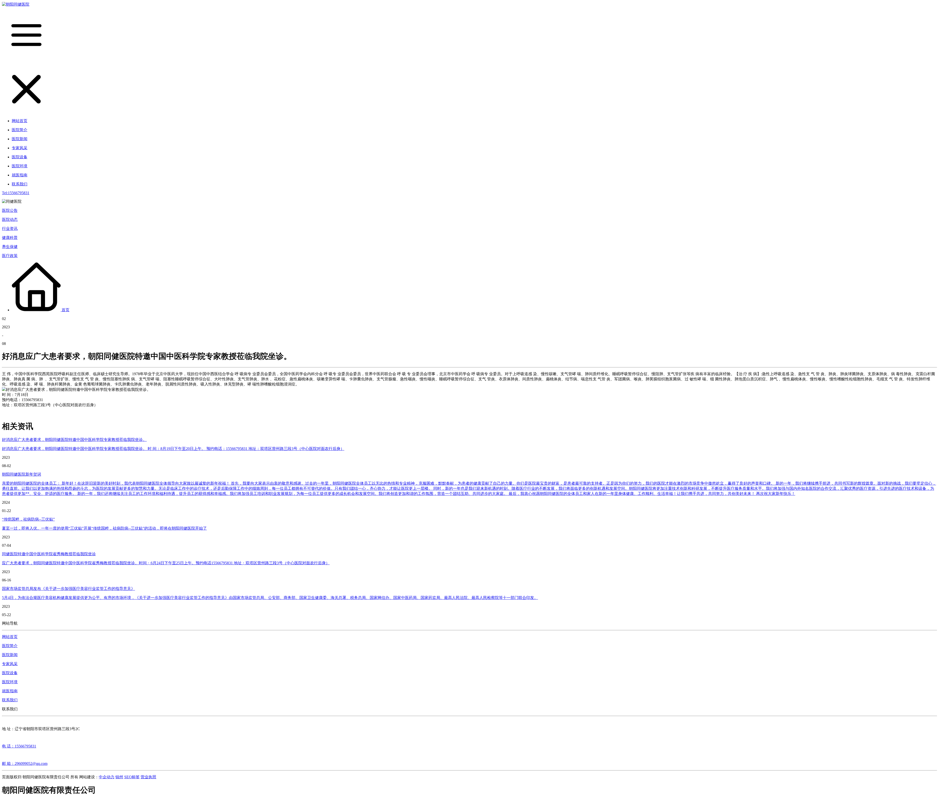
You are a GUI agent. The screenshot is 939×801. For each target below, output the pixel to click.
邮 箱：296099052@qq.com (24, 763)
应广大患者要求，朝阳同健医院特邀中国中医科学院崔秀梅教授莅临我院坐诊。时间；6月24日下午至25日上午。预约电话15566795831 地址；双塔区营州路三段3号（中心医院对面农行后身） (166, 563)
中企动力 (106, 777)
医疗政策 (10, 256)
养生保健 (10, 247)
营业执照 (148, 777)
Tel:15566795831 (15, 193)
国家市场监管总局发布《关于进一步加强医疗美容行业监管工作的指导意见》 (68, 589)
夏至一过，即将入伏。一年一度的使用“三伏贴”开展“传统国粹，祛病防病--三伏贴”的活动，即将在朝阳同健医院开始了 (104, 528)
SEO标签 (132, 777)
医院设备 (10, 673)
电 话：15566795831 (19, 746)
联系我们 (10, 700)
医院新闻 (10, 655)
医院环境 (10, 682)
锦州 (119, 777)
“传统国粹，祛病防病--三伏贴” (28, 519)
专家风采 (10, 664)
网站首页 (10, 637)
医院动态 (10, 219)
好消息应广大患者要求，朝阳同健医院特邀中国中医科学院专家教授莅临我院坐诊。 (74, 440)
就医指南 (10, 691)
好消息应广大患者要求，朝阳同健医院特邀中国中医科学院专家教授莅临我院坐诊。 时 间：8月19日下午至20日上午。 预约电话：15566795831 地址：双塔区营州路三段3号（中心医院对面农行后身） (173, 449)
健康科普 (10, 237)
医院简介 (10, 646)
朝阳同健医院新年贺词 (21, 474)
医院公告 (10, 210)
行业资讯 (10, 228)
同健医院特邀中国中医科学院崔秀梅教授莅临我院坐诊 (49, 554)
